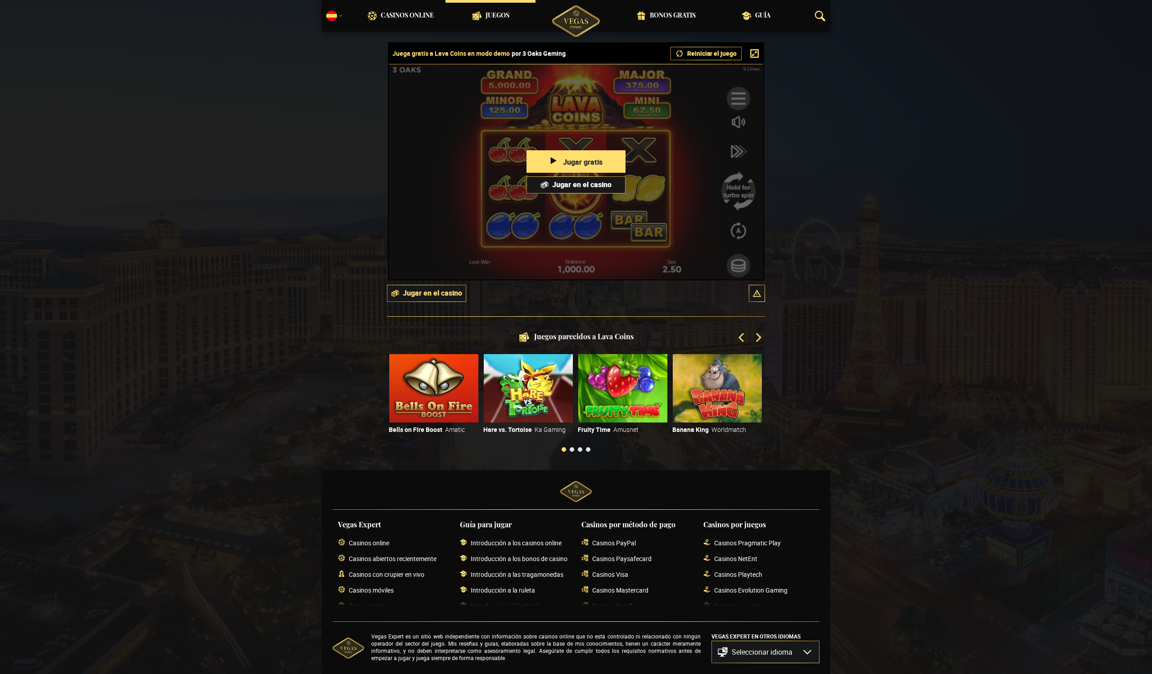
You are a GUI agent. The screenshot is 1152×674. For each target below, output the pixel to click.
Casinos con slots (738, 606)
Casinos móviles (371, 590)
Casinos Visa (610, 574)
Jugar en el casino (582, 184)
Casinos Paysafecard (622, 558)
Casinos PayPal (614, 543)
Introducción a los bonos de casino (519, 558)
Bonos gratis (673, 16)
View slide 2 (572, 449)
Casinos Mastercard (620, 590)
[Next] (758, 338)
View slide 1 (564, 449)
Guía (762, 16)
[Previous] (742, 338)
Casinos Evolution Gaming (751, 590)
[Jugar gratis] (434, 388)
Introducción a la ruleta (503, 590)
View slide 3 (580, 449)
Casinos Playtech (738, 574)
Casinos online (407, 16)
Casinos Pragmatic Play (747, 543)
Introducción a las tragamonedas (517, 574)
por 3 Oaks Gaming (539, 53)
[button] (757, 293)
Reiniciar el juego (712, 53)
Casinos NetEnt (735, 558)
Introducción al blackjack (505, 606)
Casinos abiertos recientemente (392, 558)
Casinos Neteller (614, 606)
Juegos (497, 16)
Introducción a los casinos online (516, 543)
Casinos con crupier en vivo (386, 574)
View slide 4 (588, 449)
